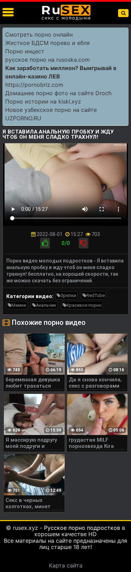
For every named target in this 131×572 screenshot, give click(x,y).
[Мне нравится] (45, 243)
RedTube (95, 295)
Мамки (19, 305)
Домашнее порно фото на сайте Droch (58, 93)
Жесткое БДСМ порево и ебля (47, 42)
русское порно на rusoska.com (47, 59)
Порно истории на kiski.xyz (43, 101)
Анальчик (46, 305)
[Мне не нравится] (83, 243)
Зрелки (68, 295)
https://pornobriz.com (34, 84)
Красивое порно (84, 305)
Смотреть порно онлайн (39, 34)
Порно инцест (24, 51)
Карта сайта (65, 565)
